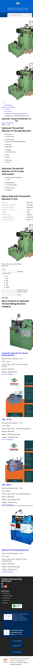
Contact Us (6, 600)
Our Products (6, 598)
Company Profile (7, 595)
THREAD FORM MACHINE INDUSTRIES (18, 9)
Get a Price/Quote (7, 123)
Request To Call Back (8, 107)
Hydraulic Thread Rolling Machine (16, 114)
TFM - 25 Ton (7, 419)
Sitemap (5, 603)
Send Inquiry (8, 105)
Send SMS (18, 645)
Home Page (6, 593)
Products (9, 111)
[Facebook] (2, 587)
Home (8, 109)
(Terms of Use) (21, 660)
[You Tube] (5, 587)
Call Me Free (17, 652)
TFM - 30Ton (6, 485)
